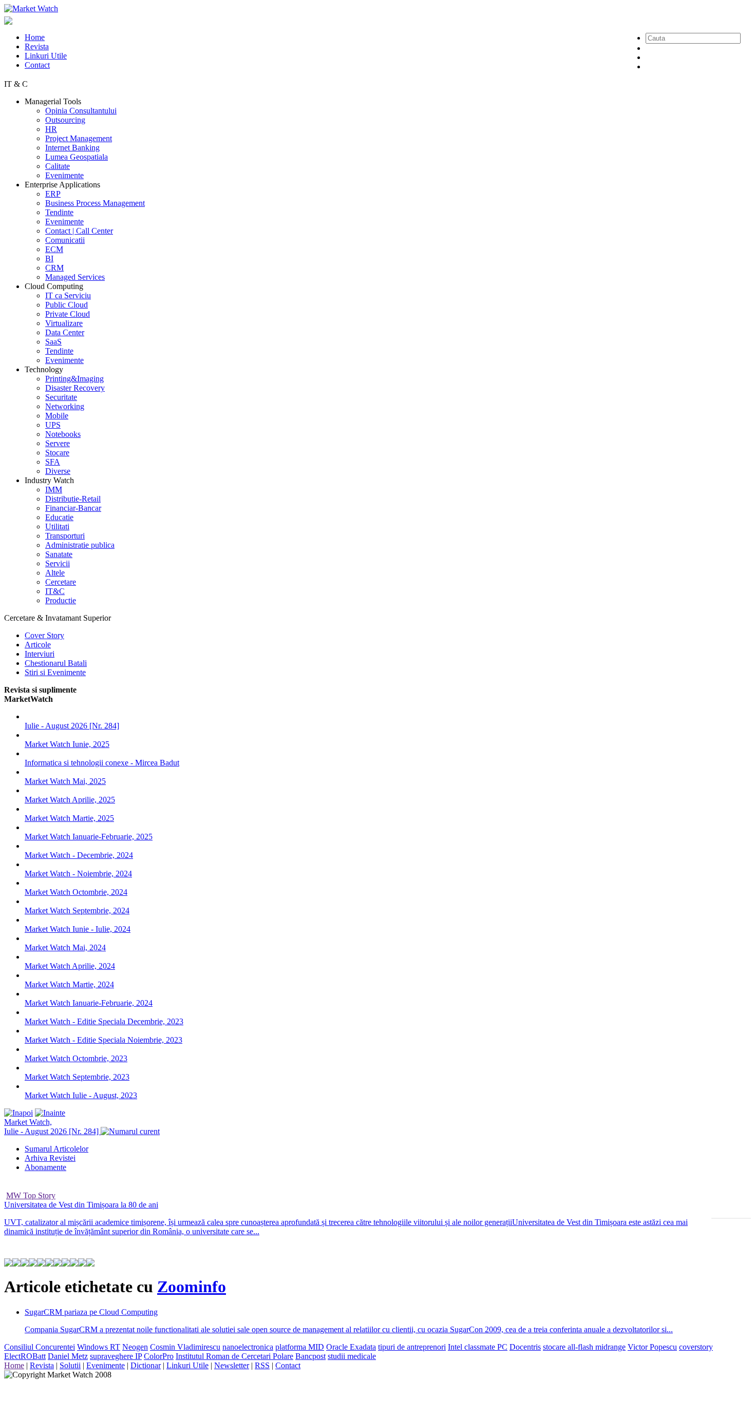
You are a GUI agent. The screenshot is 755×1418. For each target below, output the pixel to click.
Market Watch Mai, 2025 (65, 781)
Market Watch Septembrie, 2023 (77, 1076)
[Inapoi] (18, 1112)
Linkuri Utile (46, 55)
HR (51, 129)
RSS (262, 1365)
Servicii (57, 563)
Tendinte (59, 212)
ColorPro (159, 1356)
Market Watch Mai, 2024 (65, 947)
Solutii (70, 1365)
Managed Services (75, 277)
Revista (37, 46)
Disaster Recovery (75, 388)
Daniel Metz (68, 1356)
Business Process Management (95, 203)
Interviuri (39, 653)
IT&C (55, 591)
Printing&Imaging (74, 378)
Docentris (525, 1347)
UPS (53, 424)
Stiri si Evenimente (55, 672)
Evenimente (64, 175)
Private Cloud (67, 314)
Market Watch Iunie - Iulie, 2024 (77, 929)
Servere (57, 443)
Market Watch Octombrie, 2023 (76, 1058)
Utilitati (57, 526)
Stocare (57, 452)
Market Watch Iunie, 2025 (67, 744)
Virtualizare (64, 323)
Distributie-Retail (73, 498)
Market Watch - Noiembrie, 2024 (78, 873)
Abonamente (45, 1167)
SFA (52, 461)
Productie (60, 600)
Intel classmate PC (477, 1347)
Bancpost (310, 1356)
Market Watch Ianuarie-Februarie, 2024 (89, 1003)
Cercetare (60, 582)
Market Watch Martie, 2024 (69, 984)
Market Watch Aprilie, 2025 (70, 799)
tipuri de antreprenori (412, 1347)
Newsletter (231, 1365)
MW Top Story (30, 1195)
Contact (37, 65)
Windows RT (98, 1347)
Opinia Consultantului (81, 110)
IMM (53, 489)
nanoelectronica (247, 1347)
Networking (64, 406)
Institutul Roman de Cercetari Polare (234, 1356)
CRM (54, 267)
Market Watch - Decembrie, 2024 (79, 855)
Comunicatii (65, 240)
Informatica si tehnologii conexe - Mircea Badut (102, 762)
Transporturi (65, 535)
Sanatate (58, 554)
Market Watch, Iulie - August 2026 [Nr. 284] (52, 1127)
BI (49, 258)
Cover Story (44, 635)
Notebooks (63, 434)
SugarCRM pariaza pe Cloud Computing (91, 1312)
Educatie (59, 517)
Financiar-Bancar (73, 508)
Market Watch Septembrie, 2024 (77, 910)
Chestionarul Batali (56, 663)
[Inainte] (50, 1112)
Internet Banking (72, 147)
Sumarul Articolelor (56, 1148)
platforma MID (299, 1347)
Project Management (78, 138)
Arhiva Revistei (50, 1158)
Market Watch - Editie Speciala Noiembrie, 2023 (103, 1040)
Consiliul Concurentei (39, 1347)
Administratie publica (80, 545)
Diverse (57, 471)
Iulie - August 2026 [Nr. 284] (72, 725)
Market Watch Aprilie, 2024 (70, 966)
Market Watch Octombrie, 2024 (76, 892)
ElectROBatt (25, 1356)
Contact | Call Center (79, 230)
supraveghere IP (116, 1356)
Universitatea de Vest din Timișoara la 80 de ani (81, 1204)
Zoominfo (191, 1286)
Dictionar (145, 1365)
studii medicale (352, 1356)
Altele (55, 572)
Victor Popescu (652, 1347)
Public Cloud (66, 304)
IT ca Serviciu (68, 295)
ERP (53, 193)
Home (35, 37)
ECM (54, 249)
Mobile (56, 415)
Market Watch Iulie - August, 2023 (81, 1095)
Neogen (135, 1347)
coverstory (696, 1347)
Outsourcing (65, 120)
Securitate (61, 397)
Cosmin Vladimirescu (185, 1347)
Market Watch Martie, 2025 (69, 818)
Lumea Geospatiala (76, 156)
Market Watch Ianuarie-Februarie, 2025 (89, 836)
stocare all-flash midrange (584, 1347)
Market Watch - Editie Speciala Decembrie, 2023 (104, 1021)
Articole (38, 644)
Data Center (64, 332)
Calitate (57, 166)
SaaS (53, 341)
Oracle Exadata (351, 1347)
